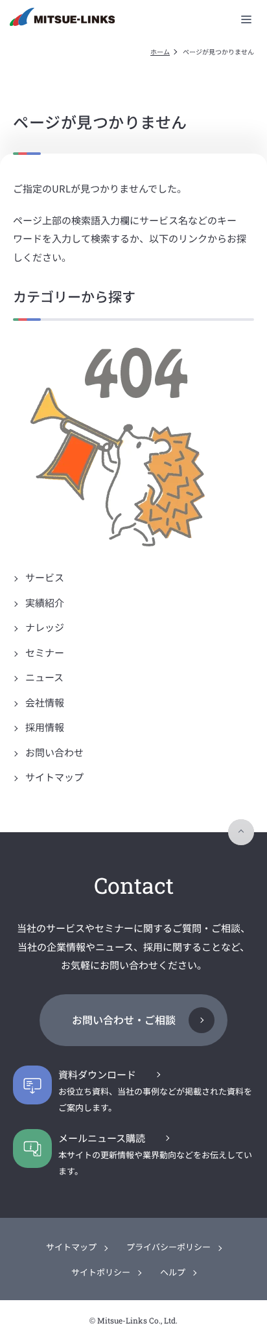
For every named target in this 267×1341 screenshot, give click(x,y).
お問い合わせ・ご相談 (124, 1019)
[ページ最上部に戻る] (241, 832)
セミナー (43, 652)
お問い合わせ (53, 752)
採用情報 (43, 727)
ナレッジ (43, 627)
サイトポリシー (100, 1272)
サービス (43, 577)
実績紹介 (43, 602)
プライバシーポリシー (168, 1247)
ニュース (43, 677)
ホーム (160, 51)
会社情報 (43, 702)
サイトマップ (53, 777)
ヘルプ (172, 1272)
